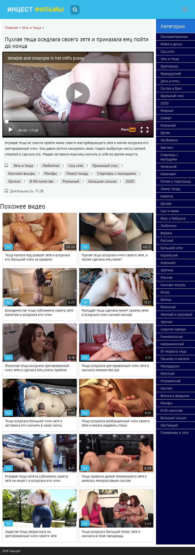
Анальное (168, 263)
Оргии (165, 133)
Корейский (169, 255)
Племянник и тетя (174, 433)
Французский (171, 74)
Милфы (50, 173)
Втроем (166, 233)
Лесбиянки (169, 140)
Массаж (167, 277)
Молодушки (170, 366)
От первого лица (173, 351)
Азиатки (167, 196)
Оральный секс (105, 165)
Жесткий (167, 373)
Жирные (167, 110)
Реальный (71, 181)
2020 (130, 181)
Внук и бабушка (173, 218)
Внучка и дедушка (175, 396)
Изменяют (168, 174)
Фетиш (166, 300)
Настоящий (169, 425)
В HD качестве (41, 181)
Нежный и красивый (176, 314)
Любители (50, 165)
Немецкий (168, 166)
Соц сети (75, 165)
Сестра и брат (171, 88)
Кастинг (167, 388)
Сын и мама (170, 211)
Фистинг (167, 147)
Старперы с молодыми (116, 173)
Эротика (167, 270)
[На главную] (35, 9)
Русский (167, 240)
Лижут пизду (77, 173)
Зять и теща (23, 165)
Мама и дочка (171, 44)
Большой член (172, 248)
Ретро (165, 292)
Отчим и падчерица (176, 181)
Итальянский (170, 381)
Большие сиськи (102, 181)
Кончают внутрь (21, 173)
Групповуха (169, 66)
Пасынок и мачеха (175, 359)
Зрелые (166, 322)
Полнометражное (174, 37)
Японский (168, 307)
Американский (172, 344)
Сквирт (166, 118)
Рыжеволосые (172, 336)
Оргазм (14, 181)
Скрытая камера (173, 329)
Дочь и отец (170, 81)
